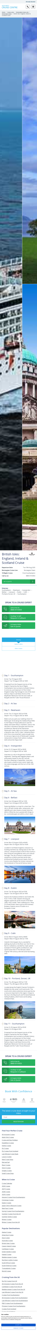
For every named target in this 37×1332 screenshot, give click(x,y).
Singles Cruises (7, 1171)
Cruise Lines (10, 12)
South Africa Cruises (8, 1263)
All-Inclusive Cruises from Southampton (15, 1298)
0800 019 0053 (30, 576)
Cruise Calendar (7, 1183)
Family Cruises (6, 1146)
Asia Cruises (6, 1238)
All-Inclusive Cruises (8, 1134)
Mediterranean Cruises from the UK (13, 1289)
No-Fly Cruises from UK (9, 1281)
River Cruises (6, 1165)
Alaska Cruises (6, 1232)
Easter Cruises (6, 1203)
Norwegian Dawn (7, 14)
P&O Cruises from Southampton (12, 1303)
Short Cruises (6, 1168)
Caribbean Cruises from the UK (12, 1287)
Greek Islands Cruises (9, 1252)
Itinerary (18, 640)
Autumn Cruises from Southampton (13, 1197)
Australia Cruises (7, 1241)
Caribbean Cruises (8, 1249)
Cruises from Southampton (11, 1295)
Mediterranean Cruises (9, 1257)
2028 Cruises (6, 1192)
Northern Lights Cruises (10, 1260)
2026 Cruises (6, 1186)
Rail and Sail (6, 1162)
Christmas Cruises (8, 1200)
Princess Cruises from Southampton (13, 1306)
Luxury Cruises (7, 1157)
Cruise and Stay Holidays (10, 1140)
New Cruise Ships (7, 1159)
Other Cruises (18, 648)
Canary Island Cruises (9, 1246)
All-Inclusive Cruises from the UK (12, 1284)
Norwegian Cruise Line (22, 12)
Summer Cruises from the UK (11, 1214)
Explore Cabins (18, 644)
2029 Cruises (6, 1194)
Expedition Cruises (8, 1143)
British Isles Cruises (8, 1243)
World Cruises (6, 1271)
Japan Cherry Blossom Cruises (11, 1206)
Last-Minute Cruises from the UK (12, 1292)
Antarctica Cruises (8, 1235)
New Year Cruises (7, 1208)
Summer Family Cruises (9, 1217)
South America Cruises (9, 1266)
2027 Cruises (6, 1189)
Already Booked (30, 2)
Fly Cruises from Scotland (10, 1151)
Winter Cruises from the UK (11, 1222)
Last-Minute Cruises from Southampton (15, 1301)
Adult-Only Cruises (8, 1137)
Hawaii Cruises (6, 1254)
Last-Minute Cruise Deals (10, 1154)
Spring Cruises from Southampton (13, 1211)
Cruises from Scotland (9, 1309)
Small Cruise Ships (8, 1173)
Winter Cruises (6, 1219)
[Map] (18, 662)
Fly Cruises (5, 1148)
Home (3, 12)
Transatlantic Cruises (9, 1268)
